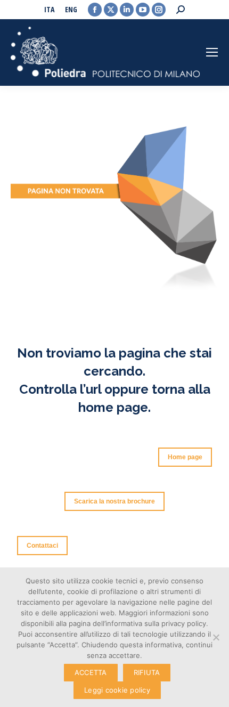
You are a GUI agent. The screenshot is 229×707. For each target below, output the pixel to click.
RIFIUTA (147, 672)
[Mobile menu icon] (212, 52)
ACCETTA (91, 672)
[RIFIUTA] (215, 637)
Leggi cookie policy (117, 690)
